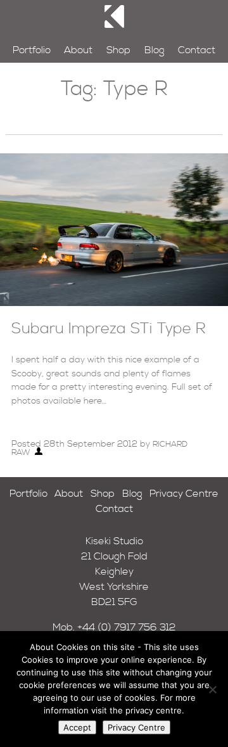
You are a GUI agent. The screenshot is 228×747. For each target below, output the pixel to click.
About (78, 50)
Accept (77, 727)
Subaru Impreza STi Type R (108, 328)
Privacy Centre (183, 493)
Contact (196, 50)
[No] (212, 689)
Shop (118, 50)
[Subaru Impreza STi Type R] (114, 303)
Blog (154, 50)
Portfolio (32, 50)
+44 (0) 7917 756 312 (126, 627)
